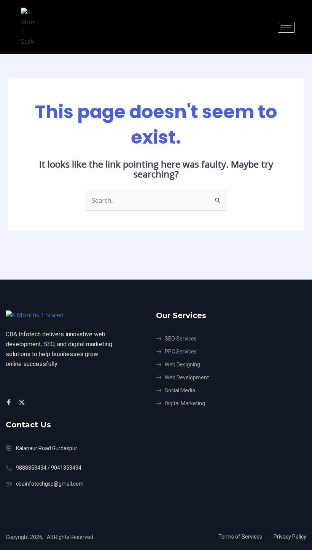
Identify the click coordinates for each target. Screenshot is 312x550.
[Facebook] (10, 402)
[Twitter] (23, 402)
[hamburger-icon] (286, 27)
